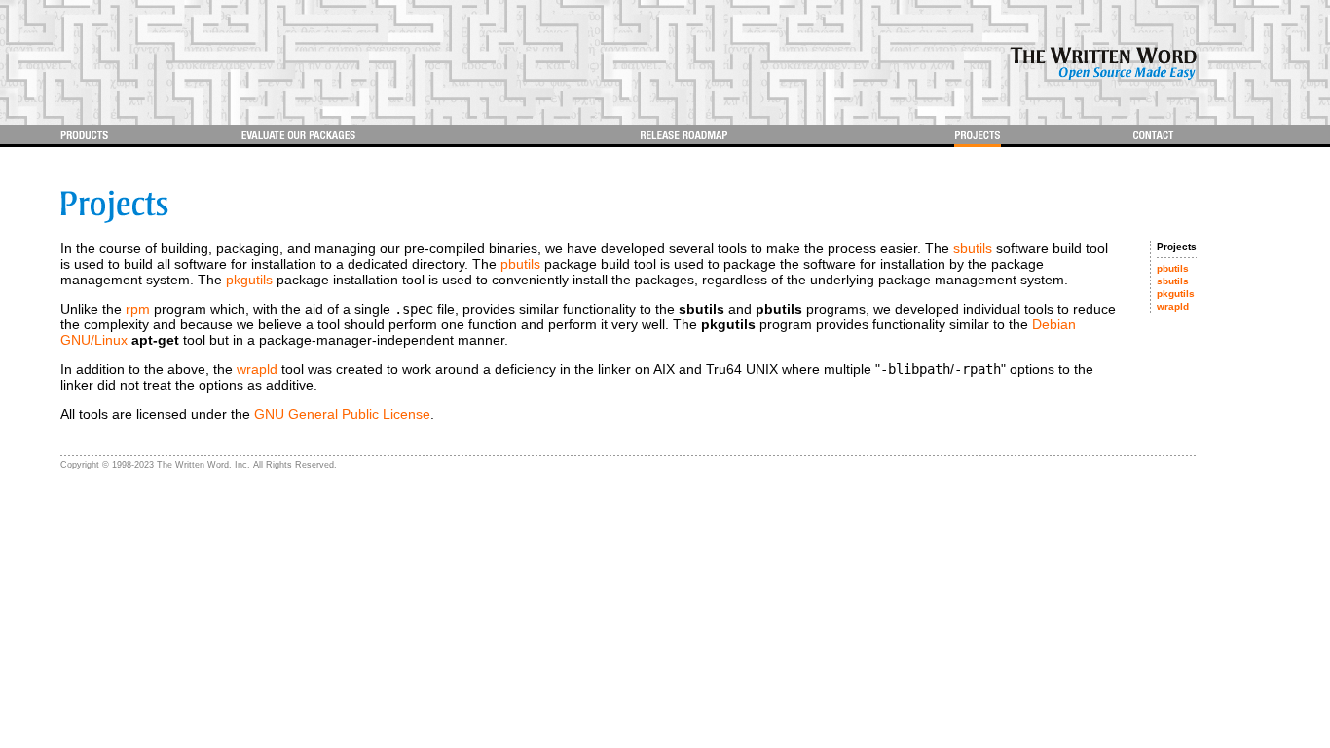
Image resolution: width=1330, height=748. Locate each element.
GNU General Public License (342, 414)
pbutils (520, 264)
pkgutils (249, 279)
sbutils (972, 248)
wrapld (257, 369)
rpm (138, 309)
